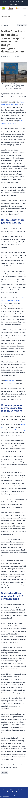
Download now (14, 4)
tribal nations (9, 381)
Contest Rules (6, 796)
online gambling (19, 430)
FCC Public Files (7, 795)
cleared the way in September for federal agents (13, 300)
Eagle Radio (17, 792)
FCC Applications (15, 795)
